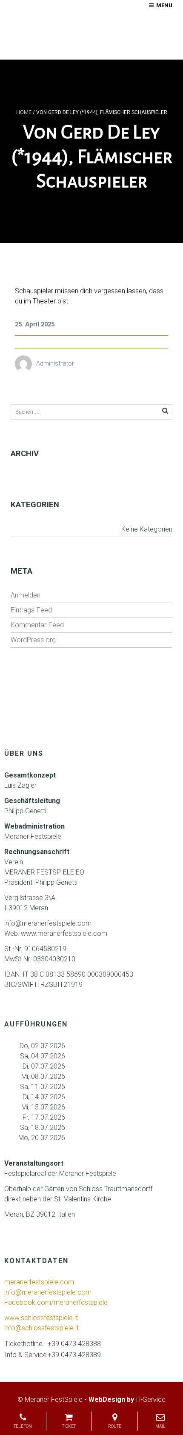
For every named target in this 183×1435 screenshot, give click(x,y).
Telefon (23, 1426)
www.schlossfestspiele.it (41, 1318)
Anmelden (25, 595)
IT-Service (151, 1399)
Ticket (69, 1426)
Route (114, 1426)
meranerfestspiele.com (39, 1282)
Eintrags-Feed (31, 610)
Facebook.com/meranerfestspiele (56, 1302)
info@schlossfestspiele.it (41, 1328)
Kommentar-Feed (37, 625)
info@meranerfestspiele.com (48, 1292)
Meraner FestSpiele (54, 1399)
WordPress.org (33, 640)
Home (23, 112)
